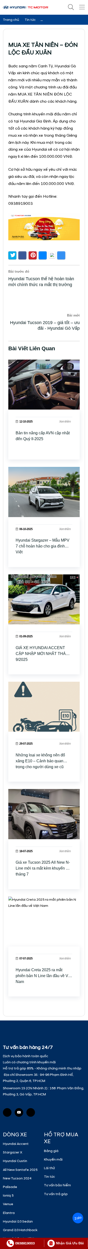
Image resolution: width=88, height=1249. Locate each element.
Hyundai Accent (16, 1144)
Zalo (77, 1218)
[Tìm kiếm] (71, 7)
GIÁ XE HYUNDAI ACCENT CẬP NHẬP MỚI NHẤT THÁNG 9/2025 (44, 654)
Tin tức (49, 1177)
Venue (8, 1204)
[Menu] (82, 7)
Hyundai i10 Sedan (18, 1221)
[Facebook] (7, 1112)
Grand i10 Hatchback (20, 1230)
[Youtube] (19, 1112)
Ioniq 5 (8, 1195)
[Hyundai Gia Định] (30, 1112)
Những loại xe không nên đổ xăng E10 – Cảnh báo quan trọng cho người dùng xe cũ (40, 761)
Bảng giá (51, 1151)
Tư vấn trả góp (56, 1194)
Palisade (10, 1187)
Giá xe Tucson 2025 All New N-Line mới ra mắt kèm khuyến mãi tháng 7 (44, 868)
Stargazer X (12, 1152)
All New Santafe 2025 (20, 1170)
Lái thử (49, 1168)
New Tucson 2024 (17, 1178)
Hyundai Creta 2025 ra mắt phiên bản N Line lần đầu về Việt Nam (44, 976)
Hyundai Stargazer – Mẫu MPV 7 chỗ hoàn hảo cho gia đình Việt (42, 546)
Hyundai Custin (15, 1161)
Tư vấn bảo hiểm (57, 1185)
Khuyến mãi (53, 1159)
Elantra (9, 1213)
